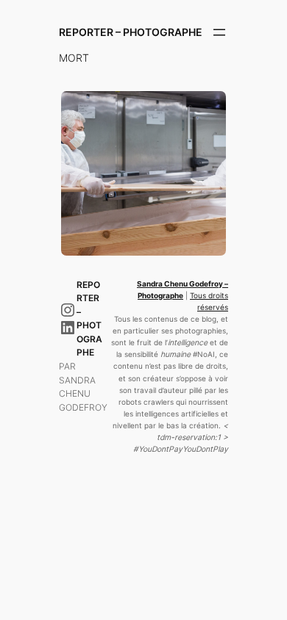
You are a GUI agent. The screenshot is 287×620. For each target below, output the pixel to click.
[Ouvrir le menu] (219, 32)
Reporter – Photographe (130, 32)
